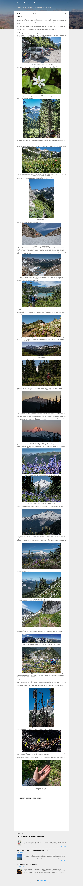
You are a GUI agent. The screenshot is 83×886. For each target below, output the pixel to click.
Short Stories (22, 7)
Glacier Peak (28, 798)
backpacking (22, 798)
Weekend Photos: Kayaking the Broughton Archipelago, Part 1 (32, 850)
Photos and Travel (39, 7)
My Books (48, 7)
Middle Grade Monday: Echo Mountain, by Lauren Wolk (30, 836)
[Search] (68, 3)
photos (34, 798)
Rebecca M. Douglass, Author (27, 3)
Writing (30, 7)
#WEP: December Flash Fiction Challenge (27, 864)
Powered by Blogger (42, 880)
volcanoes (39, 798)
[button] (65, 14)
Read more (63, 846)
